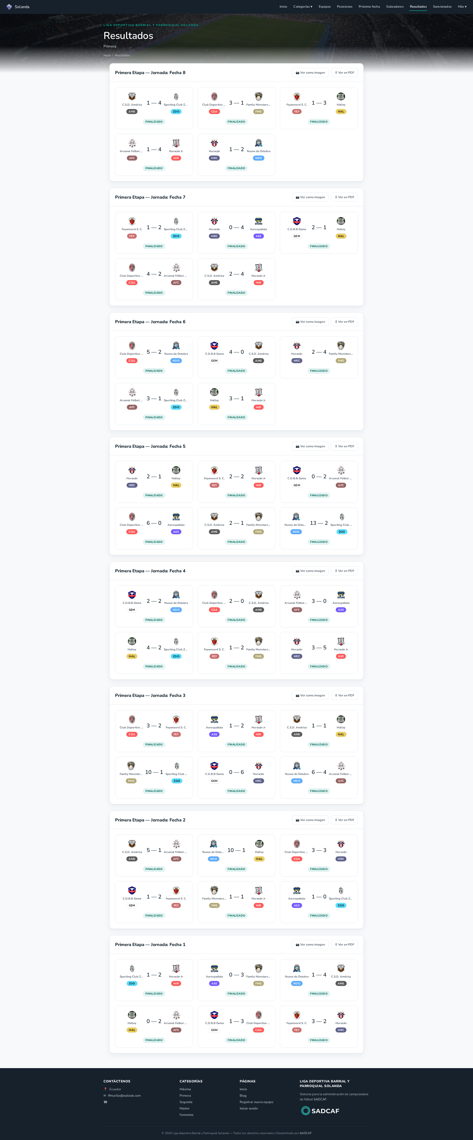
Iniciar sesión (249, 1108)
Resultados (418, 6)
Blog (243, 1095)
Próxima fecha (369, 6)
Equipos (325, 6)
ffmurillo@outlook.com (124, 1095)
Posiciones (344, 6)
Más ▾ (462, 6)
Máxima (185, 1089)
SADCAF (320, 1099)
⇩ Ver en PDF (344, 72)
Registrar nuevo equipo (256, 1102)
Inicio (283, 6)
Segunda (186, 1102)
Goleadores (395, 6)
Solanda (22, 7)
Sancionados (442, 6)
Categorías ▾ (302, 6)
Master (185, 1108)
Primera (185, 1095)
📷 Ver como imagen (310, 72)
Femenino (186, 1115)
